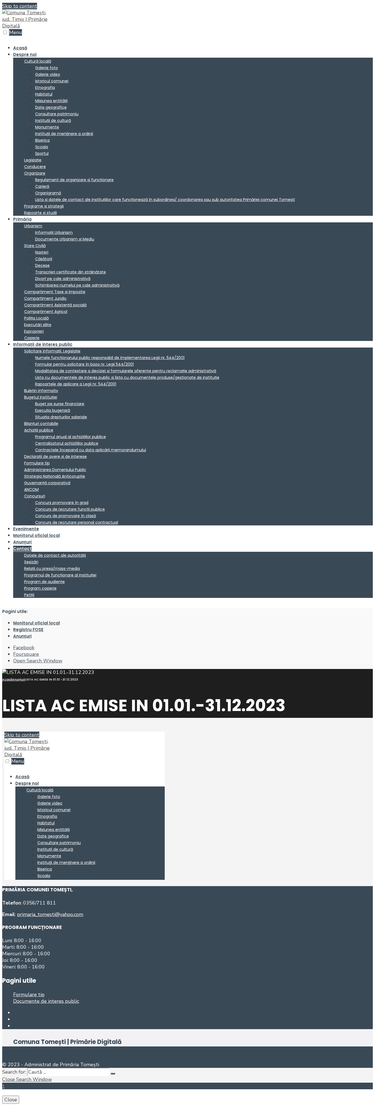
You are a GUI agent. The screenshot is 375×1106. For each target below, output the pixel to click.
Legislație (32, 160)
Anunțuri (22, 542)
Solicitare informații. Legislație (52, 351)
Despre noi (25, 54)
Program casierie (40, 588)
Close (10, 1099)
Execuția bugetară (52, 410)
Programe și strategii (44, 206)
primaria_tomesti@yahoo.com (50, 914)
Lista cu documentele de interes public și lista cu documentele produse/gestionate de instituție (127, 377)
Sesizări (31, 562)
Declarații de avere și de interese (55, 456)
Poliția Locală (36, 318)
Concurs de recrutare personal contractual (76, 522)
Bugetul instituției (40, 397)
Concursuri (34, 496)
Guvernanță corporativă (47, 483)
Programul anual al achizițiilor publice (70, 436)
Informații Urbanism (54, 232)
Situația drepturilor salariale (61, 417)
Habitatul (43, 94)
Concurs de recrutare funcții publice (70, 509)
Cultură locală (37, 61)
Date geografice (51, 107)
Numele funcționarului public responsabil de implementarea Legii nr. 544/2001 (109, 357)
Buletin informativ (41, 390)
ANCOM (31, 489)
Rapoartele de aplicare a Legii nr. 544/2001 (75, 384)
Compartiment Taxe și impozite (54, 292)
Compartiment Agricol (45, 311)
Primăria (22, 219)
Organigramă (48, 193)
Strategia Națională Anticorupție (54, 476)
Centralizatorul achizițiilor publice (66, 443)
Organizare (34, 173)
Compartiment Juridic (45, 298)
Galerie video (47, 74)
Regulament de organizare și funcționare (74, 180)
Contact (22, 548)
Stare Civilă (35, 245)
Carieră (42, 186)
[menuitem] (193, 133)
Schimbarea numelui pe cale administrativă (77, 285)
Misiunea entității (51, 100)
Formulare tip (37, 463)
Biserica (42, 140)
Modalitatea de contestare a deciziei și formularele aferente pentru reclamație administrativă (125, 371)
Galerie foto (46, 68)
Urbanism (33, 226)
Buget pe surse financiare (59, 404)
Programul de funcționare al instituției (60, 575)
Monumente (47, 127)
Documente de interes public (46, 1001)
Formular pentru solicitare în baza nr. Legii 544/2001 (84, 364)
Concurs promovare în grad (61, 502)
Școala (41, 147)
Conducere (35, 166)
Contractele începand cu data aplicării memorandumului (90, 450)
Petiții (29, 595)
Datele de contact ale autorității (55, 555)
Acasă (20, 48)
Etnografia (45, 87)
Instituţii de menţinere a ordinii (64, 133)
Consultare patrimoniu (57, 114)
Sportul (42, 153)
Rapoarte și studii (40, 212)
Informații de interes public (42, 344)
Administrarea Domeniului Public (55, 469)
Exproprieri (34, 331)
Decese (42, 265)
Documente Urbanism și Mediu (64, 239)
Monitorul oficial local (36, 535)
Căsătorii (43, 259)
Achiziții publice (38, 430)
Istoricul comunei (51, 81)
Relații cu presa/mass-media (52, 568)
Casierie (32, 338)
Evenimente (26, 529)
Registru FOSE (28, 629)
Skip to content (19, 6)
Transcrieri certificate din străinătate (70, 272)
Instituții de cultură (53, 120)
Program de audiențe (44, 581)
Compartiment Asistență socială (55, 305)
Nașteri (41, 252)
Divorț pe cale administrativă (62, 278)
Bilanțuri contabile (41, 423)
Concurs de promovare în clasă (65, 516)
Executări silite (37, 324)
